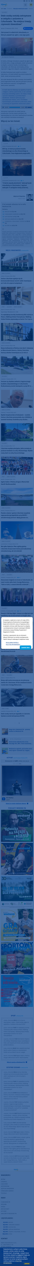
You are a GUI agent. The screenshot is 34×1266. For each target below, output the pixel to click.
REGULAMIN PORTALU (12, 642)
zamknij (26, 1263)
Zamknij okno (25, 647)
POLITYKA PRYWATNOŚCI (13, 644)
